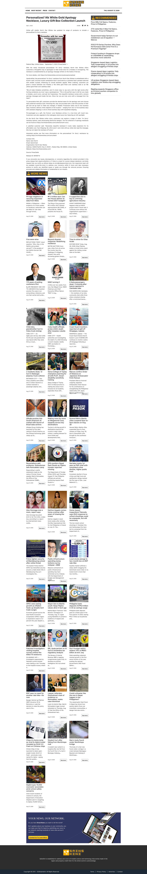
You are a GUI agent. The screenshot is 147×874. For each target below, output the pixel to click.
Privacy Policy (101, 871)
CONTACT (51, 10)
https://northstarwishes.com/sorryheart (44, 135)
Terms (92, 871)
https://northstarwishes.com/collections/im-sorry (52, 122)
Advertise (112, 871)
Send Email (34, 143)
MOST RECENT (36, 10)
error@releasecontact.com (63, 163)
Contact (120, 871)
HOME (28, 10)
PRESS (45, 10)
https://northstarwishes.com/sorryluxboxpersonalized (58, 75)
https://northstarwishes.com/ (41, 149)
